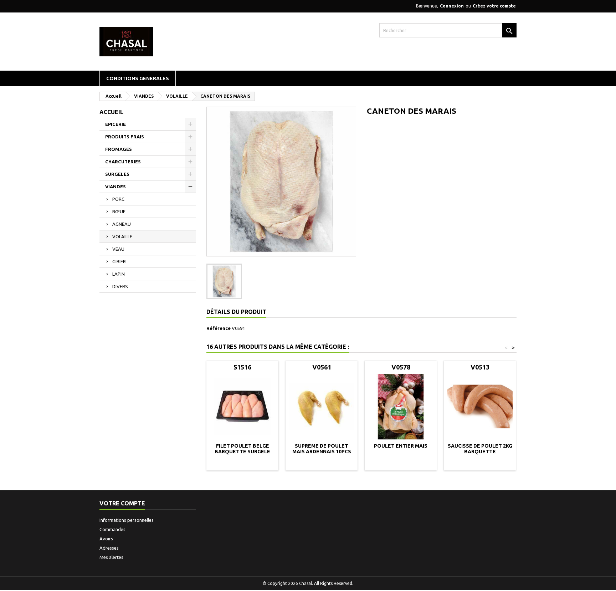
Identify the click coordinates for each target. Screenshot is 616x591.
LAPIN (118, 273)
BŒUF (118, 211)
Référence (218, 328)
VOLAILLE (122, 236)
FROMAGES (118, 149)
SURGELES (117, 174)
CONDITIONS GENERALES (137, 78)
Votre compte (122, 503)
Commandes (112, 529)
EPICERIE (115, 124)
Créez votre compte (494, 6)
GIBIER (119, 261)
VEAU (118, 248)
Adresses (109, 547)
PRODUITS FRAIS (124, 136)
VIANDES (115, 186)
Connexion (452, 6)
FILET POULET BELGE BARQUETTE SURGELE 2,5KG (242, 451)
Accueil (111, 112)
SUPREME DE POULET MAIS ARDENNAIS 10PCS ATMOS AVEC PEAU (321, 451)
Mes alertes (111, 557)
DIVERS (120, 286)
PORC (118, 199)
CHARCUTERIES (123, 161)
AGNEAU (121, 223)
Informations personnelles (126, 520)
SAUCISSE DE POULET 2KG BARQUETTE (480, 448)
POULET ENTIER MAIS (400, 446)
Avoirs (106, 538)
